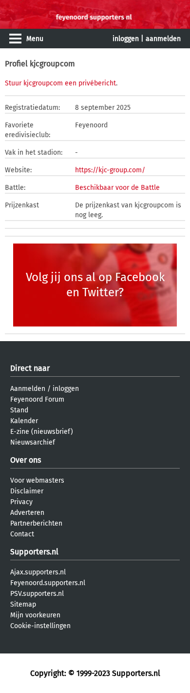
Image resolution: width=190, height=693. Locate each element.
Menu (34, 39)
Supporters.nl (34, 551)
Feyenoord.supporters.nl (47, 583)
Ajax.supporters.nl (38, 572)
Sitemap (23, 604)
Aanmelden (27, 389)
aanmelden (163, 39)
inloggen (126, 39)
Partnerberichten (36, 523)
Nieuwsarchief (32, 442)
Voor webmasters (37, 480)
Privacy (21, 502)
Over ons (25, 460)
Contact (22, 534)
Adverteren (27, 513)
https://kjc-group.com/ (110, 170)
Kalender (24, 421)
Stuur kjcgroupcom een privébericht (60, 83)
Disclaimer (26, 491)
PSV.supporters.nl (37, 594)
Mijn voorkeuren (35, 615)
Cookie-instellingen (40, 626)
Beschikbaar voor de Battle (117, 187)
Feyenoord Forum (37, 399)
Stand (19, 410)
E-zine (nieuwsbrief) (41, 432)
